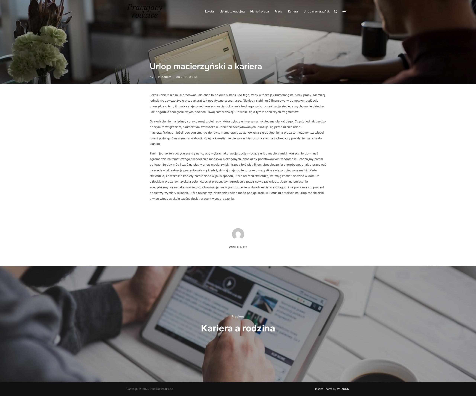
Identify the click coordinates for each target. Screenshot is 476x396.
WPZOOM (343, 388)
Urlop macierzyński (316, 11)
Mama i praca (259, 11)
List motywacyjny (232, 11)
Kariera (293, 11)
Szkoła (209, 11)
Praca (278, 11)
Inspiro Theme (323, 388)
